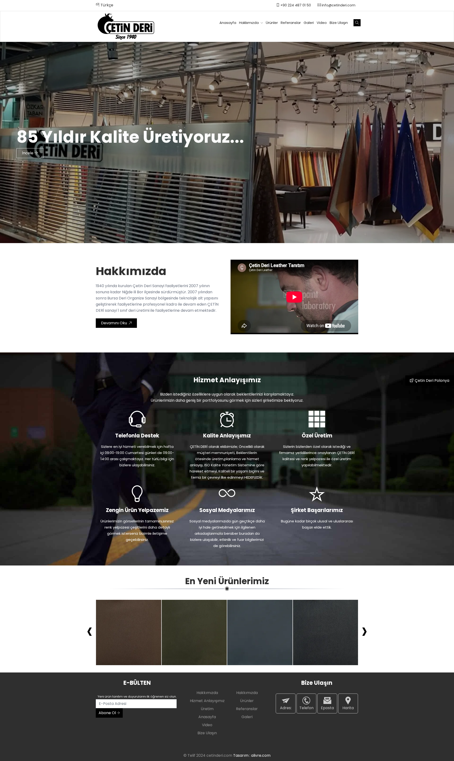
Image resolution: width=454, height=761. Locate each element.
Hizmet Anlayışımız (207, 700)
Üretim (207, 709)
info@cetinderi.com (338, 5)
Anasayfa (227, 22)
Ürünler (272, 22)
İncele (28, 153)
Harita (348, 708)
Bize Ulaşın (339, 22)
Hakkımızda (249, 22)
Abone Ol (108, 713)
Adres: (286, 708)
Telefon (306, 708)
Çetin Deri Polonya (431, 380)
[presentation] (89, 630)
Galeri (309, 22)
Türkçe (106, 5)
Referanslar (291, 22)
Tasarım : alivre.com (252, 755)
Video (322, 22)
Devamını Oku (114, 323)
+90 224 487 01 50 (295, 5)
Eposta (327, 708)
